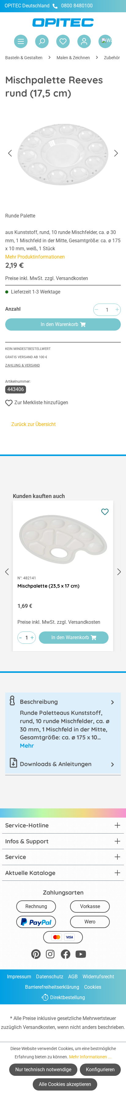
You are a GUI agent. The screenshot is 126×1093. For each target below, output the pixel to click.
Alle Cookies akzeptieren (65, 1084)
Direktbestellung (67, 997)
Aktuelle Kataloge (30, 872)
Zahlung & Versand (22, 365)
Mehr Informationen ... (90, 1056)
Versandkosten (39, 1027)
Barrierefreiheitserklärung (52, 987)
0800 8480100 (77, 6)
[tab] (63, 723)
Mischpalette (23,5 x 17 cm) (48, 586)
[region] (63, 572)
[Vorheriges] (9, 153)
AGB (73, 977)
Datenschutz (49, 977)
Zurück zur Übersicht (33, 424)
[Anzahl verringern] (96, 310)
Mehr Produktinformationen (35, 257)
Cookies (92, 987)
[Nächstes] (116, 153)
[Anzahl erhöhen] (117, 310)
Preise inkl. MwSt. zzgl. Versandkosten (46, 278)
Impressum (19, 977)
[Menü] (21, 41)
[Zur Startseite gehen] (63, 22)
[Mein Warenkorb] (105, 41)
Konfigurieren (100, 1069)
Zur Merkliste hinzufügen (41, 402)
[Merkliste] (63, 41)
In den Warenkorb (59, 324)
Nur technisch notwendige (43, 1069)
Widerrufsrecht (98, 977)
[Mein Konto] (84, 41)
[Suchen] (42, 41)
